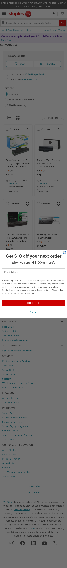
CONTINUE (33, 303)
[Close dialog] (64, 252)
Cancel (33, 312)
